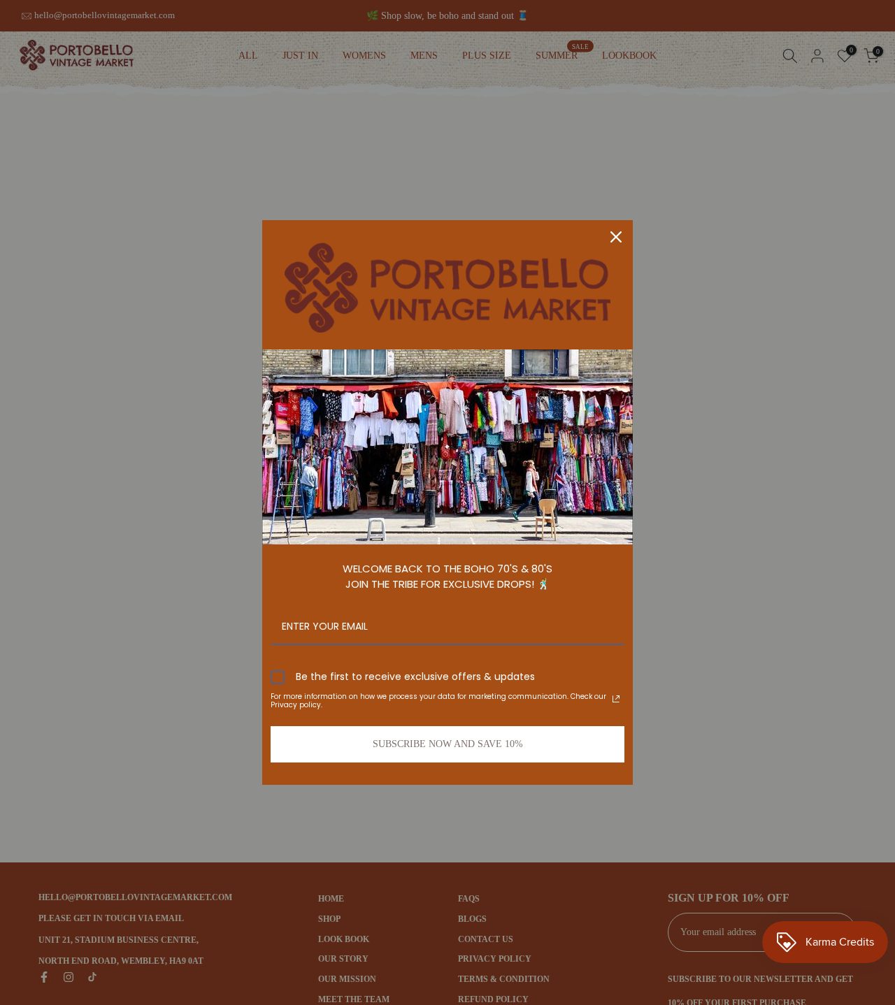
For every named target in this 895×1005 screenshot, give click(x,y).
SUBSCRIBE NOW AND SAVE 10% (448, 744)
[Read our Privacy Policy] (616, 699)
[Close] (616, 237)
